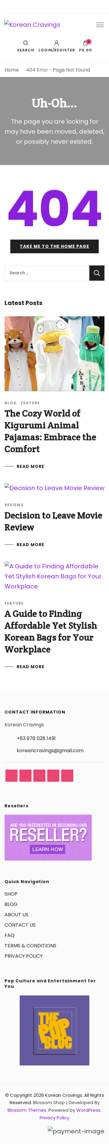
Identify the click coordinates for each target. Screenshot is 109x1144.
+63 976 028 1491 (36, 738)
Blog (11, 403)
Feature (30, 403)
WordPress (88, 1110)
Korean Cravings (63, 1095)
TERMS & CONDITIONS (30, 945)
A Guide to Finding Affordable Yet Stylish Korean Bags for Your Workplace (51, 631)
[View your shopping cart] (85, 44)
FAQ (10, 935)
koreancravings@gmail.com (50, 750)
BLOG (11, 904)
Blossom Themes (27, 1110)
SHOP (11, 893)
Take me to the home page (54, 246)
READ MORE (31, 466)
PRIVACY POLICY (24, 956)
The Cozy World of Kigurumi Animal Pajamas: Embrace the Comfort (50, 431)
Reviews (14, 505)
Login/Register (56, 49)
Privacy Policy (54, 1117)
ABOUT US (16, 914)
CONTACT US (20, 924)
